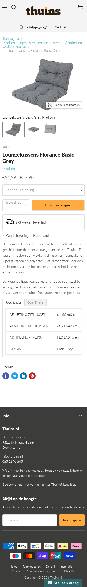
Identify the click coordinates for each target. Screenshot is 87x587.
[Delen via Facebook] (5, 375)
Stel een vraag (65, 583)
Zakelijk (50, 566)
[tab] (13, 302)
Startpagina (10, 39)
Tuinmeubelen (32, 566)
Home (13, 566)
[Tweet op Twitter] (14, 375)
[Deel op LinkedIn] (23, 375)
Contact (17, 571)
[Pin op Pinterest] (32, 375)
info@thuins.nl (12, 456)
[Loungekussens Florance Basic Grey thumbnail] (33, 129)
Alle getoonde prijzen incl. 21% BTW (51, 571)
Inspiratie (67, 566)
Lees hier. (69, 484)
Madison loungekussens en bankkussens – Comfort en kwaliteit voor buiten (42, 45)
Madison (8, 168)
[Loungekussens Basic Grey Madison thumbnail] (13, 129)
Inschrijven (72, 520)
